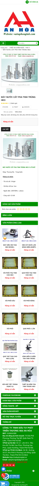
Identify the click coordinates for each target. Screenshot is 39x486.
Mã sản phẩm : (9, 112)
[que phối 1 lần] (29, 319)
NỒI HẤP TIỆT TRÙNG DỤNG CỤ (10, 385)
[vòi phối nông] (29, 291)
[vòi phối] (10, 319)
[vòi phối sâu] (10, 291)
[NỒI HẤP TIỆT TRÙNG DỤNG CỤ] (10, 374)
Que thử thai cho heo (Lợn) (10, 357)
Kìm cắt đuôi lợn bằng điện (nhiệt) (29, 246)
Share (5, 107)
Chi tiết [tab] (6, 129)
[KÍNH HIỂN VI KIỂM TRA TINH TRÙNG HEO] (29, 346)
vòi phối (10, 328)
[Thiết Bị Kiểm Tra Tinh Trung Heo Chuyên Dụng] (29, 374)
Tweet (16, 107)
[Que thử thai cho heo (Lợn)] (10, 346)
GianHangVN (23, 485)
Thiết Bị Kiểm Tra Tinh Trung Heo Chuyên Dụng (29, 386)
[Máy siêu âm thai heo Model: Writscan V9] (10, 235)
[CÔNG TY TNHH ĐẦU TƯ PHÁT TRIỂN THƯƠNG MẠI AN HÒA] (19, 40)
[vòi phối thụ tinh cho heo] (10, 263)
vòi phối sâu (10, 301)
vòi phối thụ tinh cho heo (10, 274)
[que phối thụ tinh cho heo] (29, 263)
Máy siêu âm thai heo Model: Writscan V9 (10, 247)
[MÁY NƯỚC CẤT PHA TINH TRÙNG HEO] (19, 70)
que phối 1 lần (29, 328)
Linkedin (26, 107)
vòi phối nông (29, 301)
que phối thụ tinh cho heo (29, 274)
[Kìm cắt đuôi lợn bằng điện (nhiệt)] (29, 235)
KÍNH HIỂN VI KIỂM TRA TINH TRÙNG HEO (29, 358)
